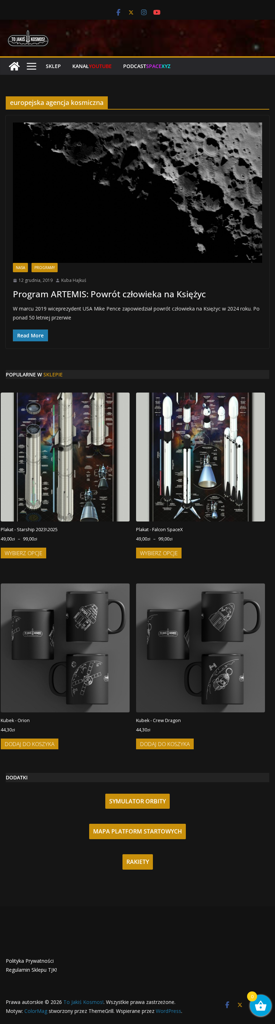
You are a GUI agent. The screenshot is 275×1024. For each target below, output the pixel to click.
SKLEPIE (53, 374)
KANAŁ (92, 66)
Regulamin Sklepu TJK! (31, 969)
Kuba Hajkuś (73, 280)
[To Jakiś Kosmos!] (14, 66)
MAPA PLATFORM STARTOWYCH (137, 831)
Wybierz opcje (23, 553)
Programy (44, 267)
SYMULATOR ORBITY (137, 801)
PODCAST (146, 66)
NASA (20, 267)
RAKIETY (137, 862)
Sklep (53, 66)
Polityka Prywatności (30, 960)
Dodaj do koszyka (29, 743)
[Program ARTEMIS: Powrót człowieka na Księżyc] (137, 192)
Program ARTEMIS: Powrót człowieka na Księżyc (109, 294)
